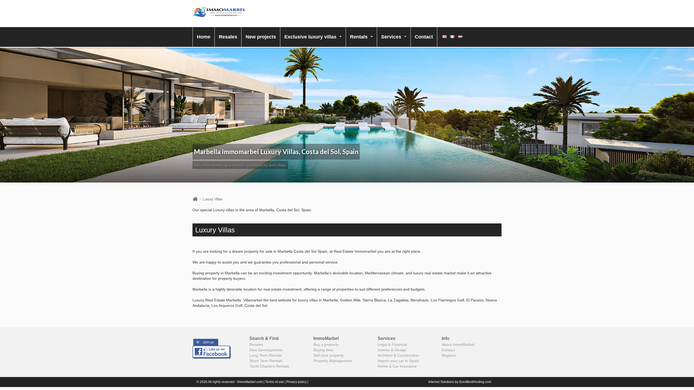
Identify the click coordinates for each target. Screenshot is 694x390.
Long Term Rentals (265, 355)
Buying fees (323, 350)
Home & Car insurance (397, 366)
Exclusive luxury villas (314, 40)
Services (395, 40)
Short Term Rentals (265, 361)
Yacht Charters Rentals (269, 366)
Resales (228, 37)
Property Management (332, 361)
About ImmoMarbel (458, 344)
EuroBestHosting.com (475, 382)
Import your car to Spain (398, 361)
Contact (424, 37)
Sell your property (328, 355)
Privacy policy (296, 382)
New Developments (266, 350)
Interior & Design (392, 350)
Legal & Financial (392, 344)
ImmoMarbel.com (250, 382)
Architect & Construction (398, 355)
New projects (261, 37)
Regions (449, 355)
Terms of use (274, 382)
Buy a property (326, 344)
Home (203, 37)
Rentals (363, 40)
